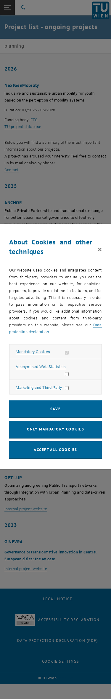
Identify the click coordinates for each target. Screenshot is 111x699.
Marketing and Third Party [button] (39, 387)
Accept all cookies (55, 449)
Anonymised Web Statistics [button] (41, 366)
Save (55, 408)
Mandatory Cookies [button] (33, 352)
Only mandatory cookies (55, 429)
